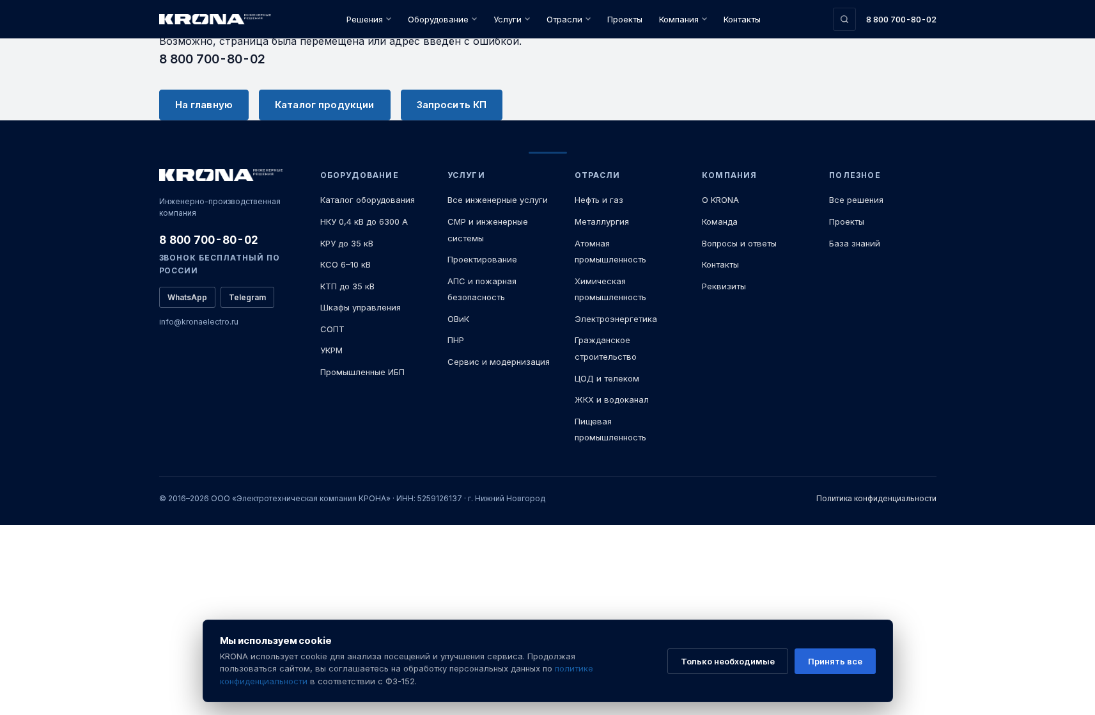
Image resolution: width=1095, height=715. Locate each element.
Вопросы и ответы (739, 243)
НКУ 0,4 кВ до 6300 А (364, 221)
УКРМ (331, 350)
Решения (364, 19)
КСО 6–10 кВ (345, 264)
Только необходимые (728, 661)
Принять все (835, 661)
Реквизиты (724, 286)
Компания (679, 19)
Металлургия (602, 221)
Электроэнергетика (616, 319)
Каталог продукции (325, 105)
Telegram (247, 297)
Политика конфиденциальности (876, 498)
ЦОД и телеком (607, 378)
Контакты (742, 19)
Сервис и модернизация (498, 362)
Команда (720, 221)
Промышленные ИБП (362, 372)
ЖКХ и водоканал (612, 399)
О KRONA (720, 200)
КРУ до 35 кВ (346, 243)
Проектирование (482, 259)
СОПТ (332, 329)
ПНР (455, 340)
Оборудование (438, 19)
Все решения (856, 200)
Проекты (624, 19)
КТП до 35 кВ (347, 286)
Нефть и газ (599, 200)
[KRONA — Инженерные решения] (216, 19)
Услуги (507, 19)
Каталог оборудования (367, 200)
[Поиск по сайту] (844, 19)
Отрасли (564, 19)
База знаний (854, 243)
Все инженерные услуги (497, 200)
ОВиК (458, 319)
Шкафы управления (360, 307)
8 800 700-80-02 (901, 19)
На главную (204, 105)
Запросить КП (452, 105)
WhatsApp (187, 297)
